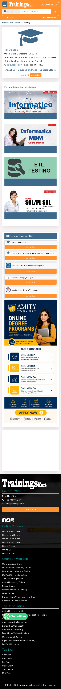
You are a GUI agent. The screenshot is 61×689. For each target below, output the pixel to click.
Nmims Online (8, 586)
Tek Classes (16, 22)
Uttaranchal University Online (16, 567)
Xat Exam (6, 662)
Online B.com (8, 546)
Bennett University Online (14, 600)
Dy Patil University (11, 644)
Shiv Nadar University (12, 629)
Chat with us (18, 616)
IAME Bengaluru (19, 242)
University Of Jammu (12, 637)
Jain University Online (12, 578)
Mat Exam (7, 673)
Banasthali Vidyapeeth (13, 626)
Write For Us (50, 4)
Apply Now (35, 75)
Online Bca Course (11, 535)
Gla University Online (12, 564)
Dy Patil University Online (14, 575)
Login (10, 17)
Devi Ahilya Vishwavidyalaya (15, 633)
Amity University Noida (13, 611)
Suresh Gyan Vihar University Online (19, 597)
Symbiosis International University (18, 640)
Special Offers (48, 69)
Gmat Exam (7, 665)
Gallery (25, 74)
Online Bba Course (11, 538)
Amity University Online (13, 582)
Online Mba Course (11, 531)
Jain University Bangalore (14, 622)
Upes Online (8, 593)
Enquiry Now (50, 17)
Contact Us (30, 509)
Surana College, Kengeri (22, 278)
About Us (10, 69)
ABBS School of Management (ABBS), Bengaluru (33, 253)
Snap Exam (7, 669)
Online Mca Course (11, 542)
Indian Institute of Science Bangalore (28, 265)
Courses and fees (27, 69)
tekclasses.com (14, 64)
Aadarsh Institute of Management (26, 290)
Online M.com (8, 553)
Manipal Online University (14, 589)
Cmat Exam (7, 658)
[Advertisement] (22, 450)
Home (5, 22)
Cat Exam (6, 654)
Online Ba (7, 549)
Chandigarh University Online (16, 571)
